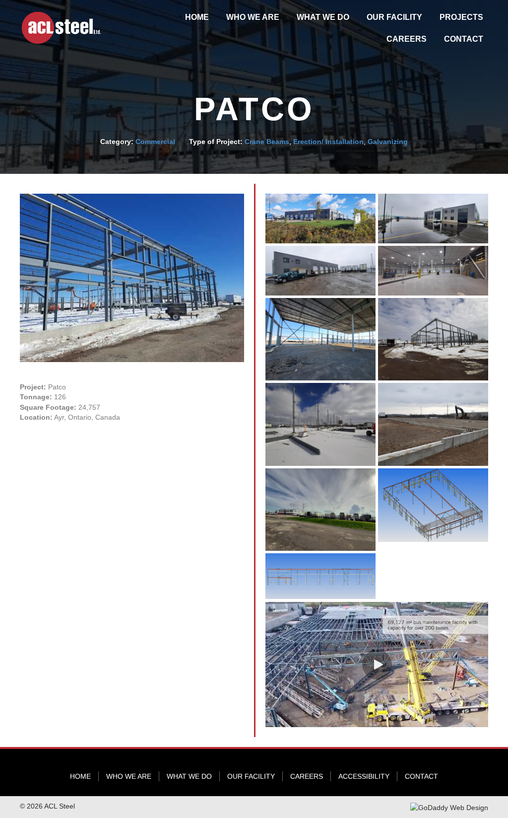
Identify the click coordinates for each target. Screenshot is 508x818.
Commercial (155, 142)
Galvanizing (388, 142)
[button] (377, 664)
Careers (306, 776)
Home (80, 776)
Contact (421, 776)
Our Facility (251, 776)
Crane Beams (267, 142)
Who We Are (128, 776)
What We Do (189, 776)
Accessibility (363, 776)
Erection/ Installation (328, 142)
